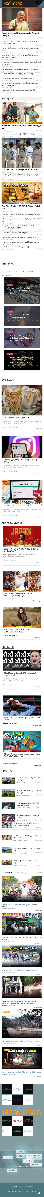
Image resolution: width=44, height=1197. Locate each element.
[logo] (22, 1110)
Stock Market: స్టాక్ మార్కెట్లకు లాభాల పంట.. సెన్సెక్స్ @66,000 (20, 237)
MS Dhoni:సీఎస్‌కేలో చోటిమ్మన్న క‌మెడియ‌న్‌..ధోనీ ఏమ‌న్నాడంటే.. (28, 837)
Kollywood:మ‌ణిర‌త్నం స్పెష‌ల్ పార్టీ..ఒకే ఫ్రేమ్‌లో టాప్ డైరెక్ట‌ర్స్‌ (18, 134)
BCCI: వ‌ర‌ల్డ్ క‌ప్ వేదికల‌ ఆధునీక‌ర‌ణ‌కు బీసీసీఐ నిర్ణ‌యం (27, 862)
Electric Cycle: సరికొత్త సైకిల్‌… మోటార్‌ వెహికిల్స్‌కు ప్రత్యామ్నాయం (20, 242)
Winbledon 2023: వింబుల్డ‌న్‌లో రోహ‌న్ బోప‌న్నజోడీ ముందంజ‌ (28, 804)
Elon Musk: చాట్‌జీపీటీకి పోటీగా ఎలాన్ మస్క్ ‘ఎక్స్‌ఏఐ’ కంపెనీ (20, 674)
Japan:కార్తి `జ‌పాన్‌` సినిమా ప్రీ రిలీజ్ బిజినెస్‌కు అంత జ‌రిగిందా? (21, 550)
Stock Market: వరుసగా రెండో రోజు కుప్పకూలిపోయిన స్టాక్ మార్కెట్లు (21, 214)
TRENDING (8, 263)
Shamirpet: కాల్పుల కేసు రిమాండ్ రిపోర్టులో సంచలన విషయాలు (20, 69)
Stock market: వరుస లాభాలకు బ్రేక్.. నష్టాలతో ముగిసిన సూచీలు (22, 718)
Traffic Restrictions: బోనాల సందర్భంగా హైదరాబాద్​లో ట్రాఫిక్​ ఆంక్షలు (21, 290)
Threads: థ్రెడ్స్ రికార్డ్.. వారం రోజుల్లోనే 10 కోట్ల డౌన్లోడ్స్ (20, 461)
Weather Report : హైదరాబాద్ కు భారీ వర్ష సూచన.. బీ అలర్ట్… (20, 970)
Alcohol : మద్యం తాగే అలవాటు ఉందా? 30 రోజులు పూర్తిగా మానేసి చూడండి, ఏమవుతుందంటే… (22, 359)
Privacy (14, 1191)
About (27, 1191)
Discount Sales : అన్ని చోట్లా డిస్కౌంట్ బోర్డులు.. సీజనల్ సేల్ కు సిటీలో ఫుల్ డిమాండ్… (22, 755)
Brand (21, 1191)
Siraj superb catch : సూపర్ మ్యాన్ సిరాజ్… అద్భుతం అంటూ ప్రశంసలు (27, 824)
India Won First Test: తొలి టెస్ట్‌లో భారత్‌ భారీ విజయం (20, 169)
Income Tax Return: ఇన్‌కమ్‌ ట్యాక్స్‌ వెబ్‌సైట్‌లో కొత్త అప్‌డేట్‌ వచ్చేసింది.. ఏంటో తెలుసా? (23, 505)
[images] (22, 153)
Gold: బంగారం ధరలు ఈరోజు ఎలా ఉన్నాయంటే (15, 232)
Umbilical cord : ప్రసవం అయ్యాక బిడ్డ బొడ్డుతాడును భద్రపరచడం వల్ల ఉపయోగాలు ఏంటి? (22, 338)
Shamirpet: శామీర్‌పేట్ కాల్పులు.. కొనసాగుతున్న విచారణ (18, 78)
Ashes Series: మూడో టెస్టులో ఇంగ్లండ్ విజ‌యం (28, 816)
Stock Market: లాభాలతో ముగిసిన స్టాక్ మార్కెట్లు (16, 247)
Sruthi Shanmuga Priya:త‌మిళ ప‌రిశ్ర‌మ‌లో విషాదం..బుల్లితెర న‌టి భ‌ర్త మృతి (18, 594)
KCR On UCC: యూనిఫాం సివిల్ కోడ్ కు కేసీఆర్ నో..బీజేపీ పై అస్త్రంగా (21, 1072)
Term (8, 1191)
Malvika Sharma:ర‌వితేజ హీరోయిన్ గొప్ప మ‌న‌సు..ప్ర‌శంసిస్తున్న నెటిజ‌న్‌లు (17, 631)
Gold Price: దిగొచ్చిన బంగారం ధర (16, 418)
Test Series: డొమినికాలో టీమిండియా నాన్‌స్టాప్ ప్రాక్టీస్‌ (27, 849)
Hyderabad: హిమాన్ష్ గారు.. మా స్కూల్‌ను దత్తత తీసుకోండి (18, 90)
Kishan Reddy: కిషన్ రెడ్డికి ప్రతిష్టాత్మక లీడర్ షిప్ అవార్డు (17, 73)
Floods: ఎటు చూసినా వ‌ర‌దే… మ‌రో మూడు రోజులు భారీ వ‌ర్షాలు (20, 1041)
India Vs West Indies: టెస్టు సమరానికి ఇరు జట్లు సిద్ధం (29, 779)
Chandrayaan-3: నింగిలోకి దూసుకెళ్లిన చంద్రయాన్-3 (19, 316)
